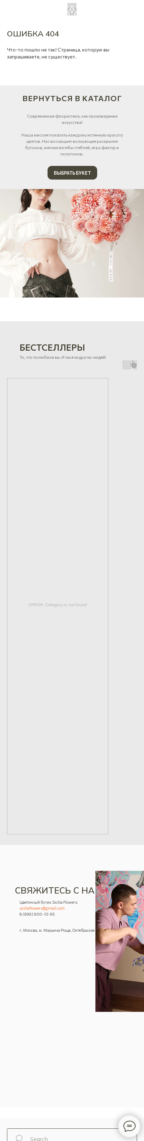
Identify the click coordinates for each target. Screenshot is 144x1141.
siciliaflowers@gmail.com (42, 908)
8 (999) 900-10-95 (37, 914)
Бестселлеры (52, 347)
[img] (72, 243)
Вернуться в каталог (72, 98)
